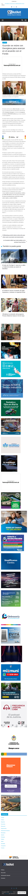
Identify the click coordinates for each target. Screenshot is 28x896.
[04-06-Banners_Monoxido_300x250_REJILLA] (11, 628)
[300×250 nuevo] (11, 554)
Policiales (3, 837)
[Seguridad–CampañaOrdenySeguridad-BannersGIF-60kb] (11, 683)
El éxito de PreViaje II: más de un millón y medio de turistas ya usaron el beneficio (13, 267)
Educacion (3, 826)
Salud (2, 841)
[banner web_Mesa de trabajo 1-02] (14, 730)
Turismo (2, 847)
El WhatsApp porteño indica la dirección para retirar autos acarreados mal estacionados (14, 236)
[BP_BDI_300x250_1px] (12, 57)
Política (2, 839)
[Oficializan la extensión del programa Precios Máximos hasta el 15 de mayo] (14, 299)
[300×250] (11, 343)
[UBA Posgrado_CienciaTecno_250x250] (9, 456)
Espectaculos (4, 828)
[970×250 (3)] (14, 99)
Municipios (3, 832)
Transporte (3, 845)
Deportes (3, 821)
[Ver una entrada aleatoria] (25, 20)
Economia (4, 42)
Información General (5, 830)
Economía (3, 872)
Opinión (2, 834)
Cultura (2, 819)
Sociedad (3, 843)
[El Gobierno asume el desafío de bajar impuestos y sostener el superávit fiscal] (14, 275)
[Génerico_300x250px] (11, 324)
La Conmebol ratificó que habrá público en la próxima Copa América (14, 241)
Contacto (3, 878)
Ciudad (2, 817)
